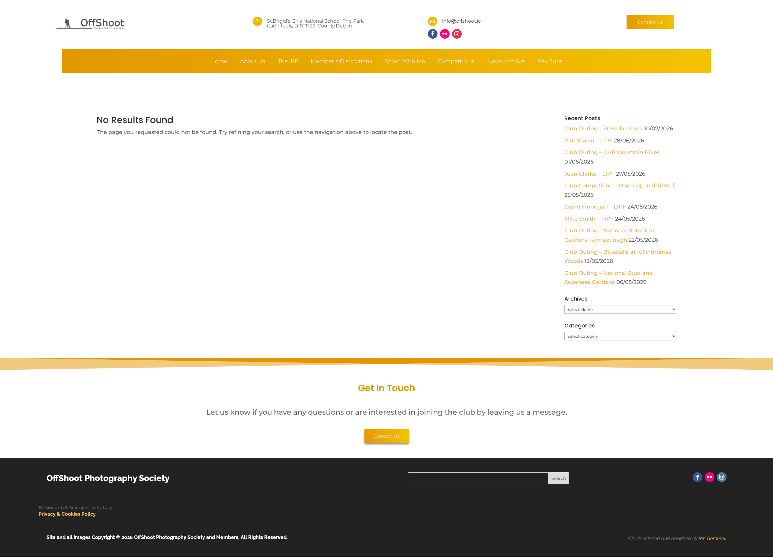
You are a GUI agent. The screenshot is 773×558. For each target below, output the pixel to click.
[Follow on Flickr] (445, 34)
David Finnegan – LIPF (595, 206)
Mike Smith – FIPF (589, 218)
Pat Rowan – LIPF (588, 140)
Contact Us (650, 22)
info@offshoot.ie (461, 21)
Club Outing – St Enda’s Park (603, 128)
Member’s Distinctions (341, 62)
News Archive (506, 62)
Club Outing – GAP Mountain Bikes (612, 152)
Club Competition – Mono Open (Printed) (620, 185)
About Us (252, 62)
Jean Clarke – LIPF (589, 174)
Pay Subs (550, 62)
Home (218, 62)
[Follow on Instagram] (457, 34)
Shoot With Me (405, 62)
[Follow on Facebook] (433, 34)
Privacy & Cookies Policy (67, 514)
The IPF (288, 62)
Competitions (456, 62)
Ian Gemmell (712, 538)
